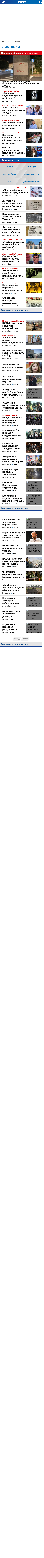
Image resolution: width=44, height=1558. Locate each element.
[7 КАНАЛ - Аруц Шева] (22, 2)
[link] (21, 72)
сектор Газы (9, 174)
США (9, 182)
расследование (31, 182)
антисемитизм (31, 174)
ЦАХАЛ (9, 167)
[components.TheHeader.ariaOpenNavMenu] (7, 2)
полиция (32, 167)
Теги (10, 41)
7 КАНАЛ (5, 41)
